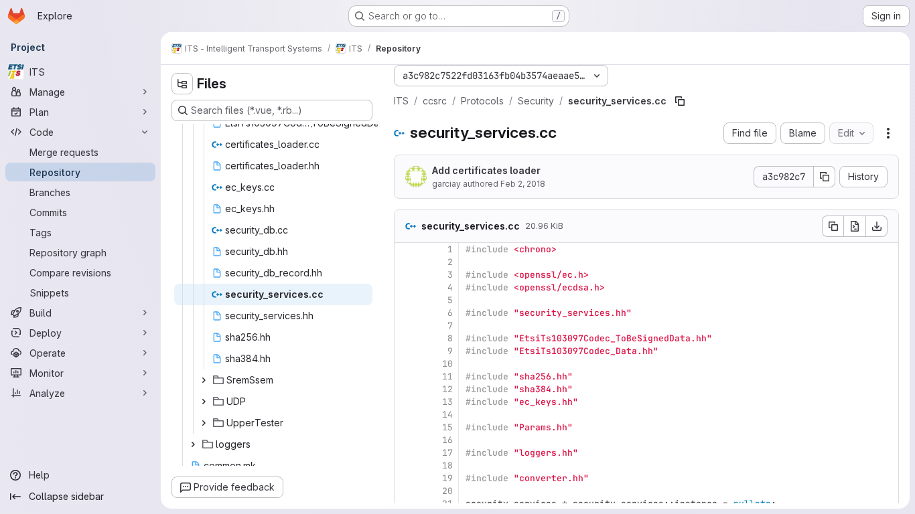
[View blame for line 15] (406, 427)
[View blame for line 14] (406, 414)
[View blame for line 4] (406, 287)
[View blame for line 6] (406, 313)
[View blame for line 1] (406, 249)
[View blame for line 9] (406, 351)
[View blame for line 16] (406, 440)
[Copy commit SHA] (824, 176)
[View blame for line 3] (406, 274)
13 (447, 402)
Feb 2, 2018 (522, 184)
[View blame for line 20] (406, 491)
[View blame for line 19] (406, 478)
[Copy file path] (680, 101)
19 (447, 478)
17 (447, 452)
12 (447, 389)
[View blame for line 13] (406, 402)
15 (447, 427)
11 (447, 376)
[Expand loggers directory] (193, 444)
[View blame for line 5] (406, 300)
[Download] (877, 226)
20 (447, 491)
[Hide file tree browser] (182, 83)
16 (447, 440)
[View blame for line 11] (406, 376)
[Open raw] (854, 226)
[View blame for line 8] (406, 338)
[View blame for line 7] (406, 325)
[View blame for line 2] (406, 262)
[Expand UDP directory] (204, 402)
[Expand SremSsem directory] (204, 380)
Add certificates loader (486, 170)
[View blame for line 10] (406, 363)
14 (447, 414)
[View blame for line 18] (406, 465)
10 (447, 363)
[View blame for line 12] (406, 389)
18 (447, 465)
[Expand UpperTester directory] (204, 423)
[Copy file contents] (832, 226)
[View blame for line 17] (406, 452)
